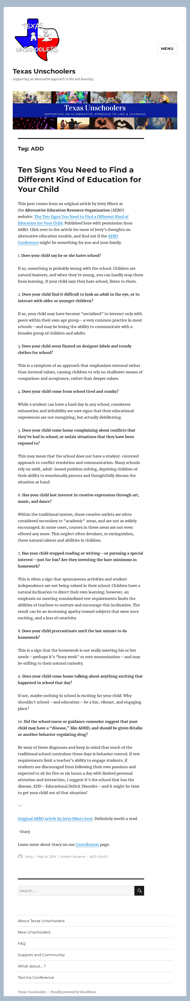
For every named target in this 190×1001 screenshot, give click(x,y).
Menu (167, 48)
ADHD (103, 856)
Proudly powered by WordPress (73, 992)
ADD (93, 856)
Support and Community (41, 955)
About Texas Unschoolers (41, 921)
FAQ (21, 943)
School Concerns (72, 856)
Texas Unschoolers (44, 71)
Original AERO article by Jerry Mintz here (55, 818)
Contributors (87, 844)
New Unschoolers (34, 932)
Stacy (29, 856)
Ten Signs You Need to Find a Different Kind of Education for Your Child (79, 179)
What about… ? (32, 966)
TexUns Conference (36, 977)
